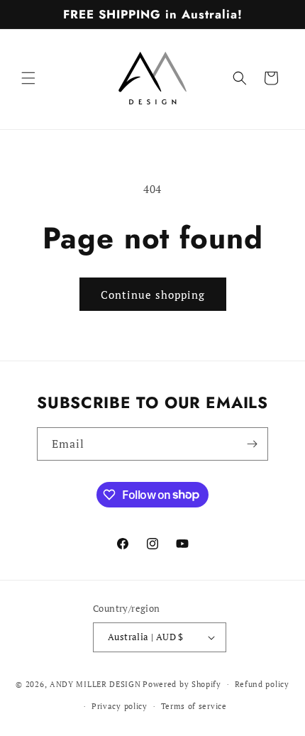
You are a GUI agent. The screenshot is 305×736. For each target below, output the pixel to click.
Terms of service (194, 706)
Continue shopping (153, 294)
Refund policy (262, 684)
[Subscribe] (251, 444)
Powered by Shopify (182, 684)
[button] (28, 78)
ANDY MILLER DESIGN (95, 684)
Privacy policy (120, 706)
